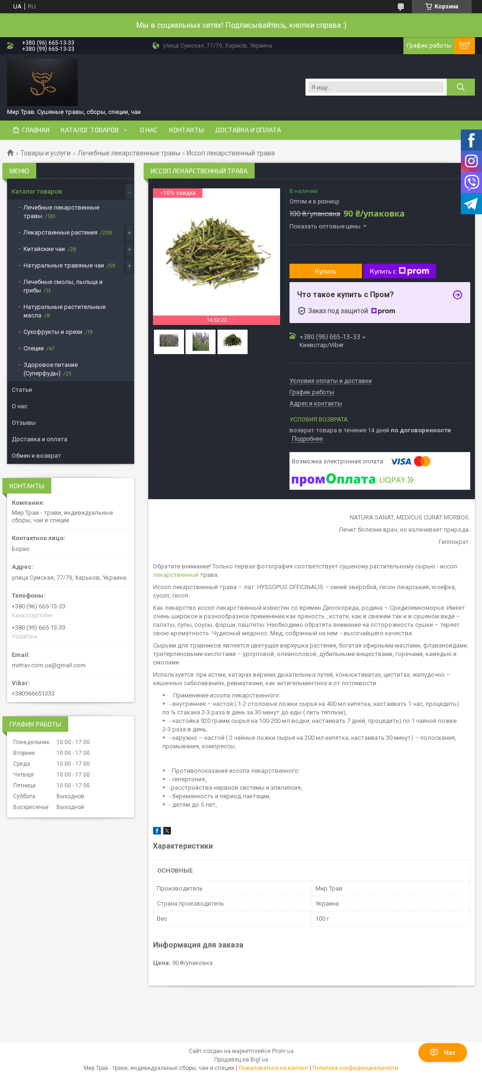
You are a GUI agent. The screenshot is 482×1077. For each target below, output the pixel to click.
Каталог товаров (90, 130)
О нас (149, 130)
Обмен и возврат (36, 455)
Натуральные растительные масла (64, 311)
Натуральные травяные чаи (64, 265)
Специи (34, 348)
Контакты (186, 130)
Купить (326, 271)
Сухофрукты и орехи (53, 331)
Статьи (22, 389)
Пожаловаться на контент (273, 1068)
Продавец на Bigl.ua (241, 1059)
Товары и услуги (45, 153)
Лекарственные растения (60, 232)
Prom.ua (283, 1051)
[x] (167, 832)
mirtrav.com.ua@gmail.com (49, 665)
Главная (35, 130)
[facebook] (157, 832)
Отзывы (24, 422)
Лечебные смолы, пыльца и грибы (63, 286)
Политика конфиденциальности (355, 1068)
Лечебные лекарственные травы (129, 153)
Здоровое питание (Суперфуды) (51, 369)
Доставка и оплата (248, 130)
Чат (450, 1052)
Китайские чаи (44, 248)
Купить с (383, 271)
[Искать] (461, 87)
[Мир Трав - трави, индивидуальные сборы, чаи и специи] (42, 82)
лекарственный (176, 574)
